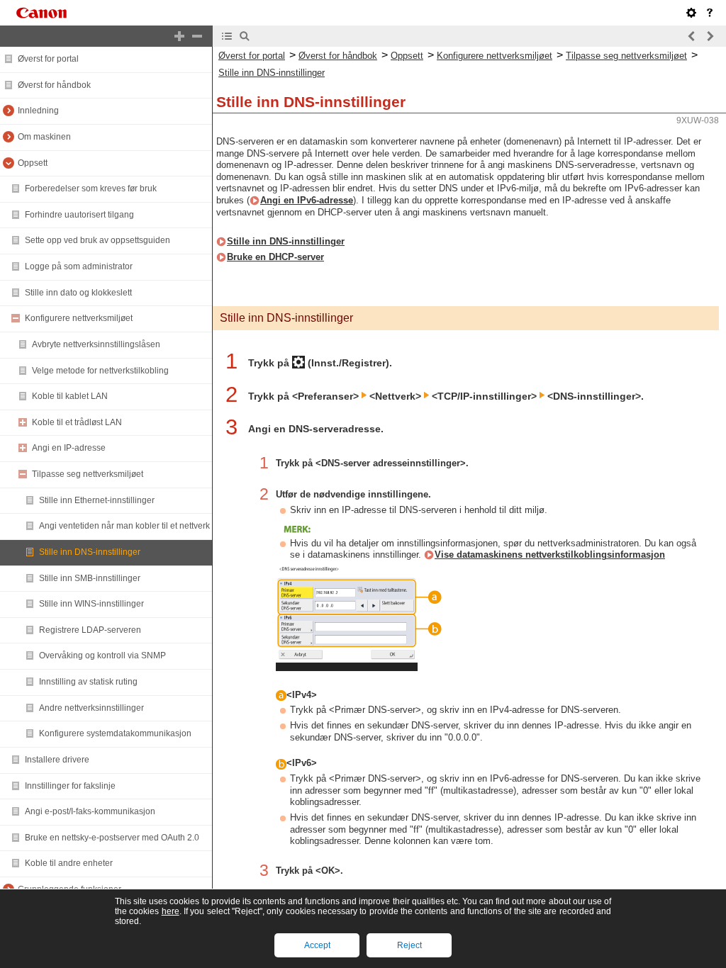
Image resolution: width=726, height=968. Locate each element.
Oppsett (33, 163)
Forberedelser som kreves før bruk (91, 188)
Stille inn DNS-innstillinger (89, 552)
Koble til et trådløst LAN (77, 422)
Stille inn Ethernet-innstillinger (97, 500)
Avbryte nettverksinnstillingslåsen (96, 344)
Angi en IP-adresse (69, 448)
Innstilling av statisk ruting (88, 682)
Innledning (38, 111)
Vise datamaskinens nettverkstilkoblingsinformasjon (550, 554)
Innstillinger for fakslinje (70, 786)
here (170, 911)
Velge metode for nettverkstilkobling (100, 371)
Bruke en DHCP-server (275, 257)
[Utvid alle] (179, 36)
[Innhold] (227, 36)
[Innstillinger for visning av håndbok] (691, 13)
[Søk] (244, 36)
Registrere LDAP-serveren (90, 630)
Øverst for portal (48, 59)
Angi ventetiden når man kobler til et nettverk (124, 526)
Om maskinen (44, 137)
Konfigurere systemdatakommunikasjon (115, 733)
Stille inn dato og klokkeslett (78, 293)
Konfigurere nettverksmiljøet (79, 318)
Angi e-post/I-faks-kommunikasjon (90, 811)
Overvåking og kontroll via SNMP (102, 655)
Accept (317, 945)
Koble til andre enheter (69, 863)
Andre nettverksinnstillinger (91, 708)
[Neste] (709, 36)
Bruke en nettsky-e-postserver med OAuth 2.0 (112, 838)
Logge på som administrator (79, 266)
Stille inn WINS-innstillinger (91, 604)
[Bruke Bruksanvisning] (709, 13)
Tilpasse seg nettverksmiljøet (87, 474)
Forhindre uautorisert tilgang (79, 215)
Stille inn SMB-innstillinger (89, 578)
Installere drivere (57, 760)
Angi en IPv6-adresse (306, 200)
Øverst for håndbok (54, 85)
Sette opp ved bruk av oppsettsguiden (97, 240)
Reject (409, 945)
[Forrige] (692, 36)
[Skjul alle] (197, 36)
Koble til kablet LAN (70, 396)
